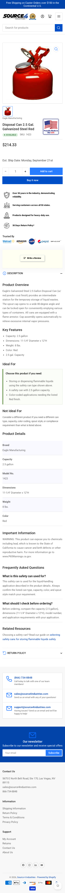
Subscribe (53, 752)
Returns (6, 843)
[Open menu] (58, 16)
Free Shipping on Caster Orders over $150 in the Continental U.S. (32, 4)
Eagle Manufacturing (12, 118)
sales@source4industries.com (19, 787)
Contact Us (8, 847)
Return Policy (9, 813)
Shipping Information (14, 808)
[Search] (58, 27)
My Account (9, 839)
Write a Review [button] (34, 258)
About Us (7, 852)
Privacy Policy (10, 822)
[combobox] (32, 28)
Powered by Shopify (46, 877)
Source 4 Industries (26, 877)
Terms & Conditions (13, 817)
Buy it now (32, 180)
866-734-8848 (9, 791)
